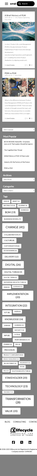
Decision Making (10, 250)
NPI (7, 335)
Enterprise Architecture (15, 282)
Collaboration (12, 235)
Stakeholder (16, 377)
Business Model (12, 219)
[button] (6, 3)
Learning (19, 325)
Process (9, 350)
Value (11, 410)
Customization (11, 246)
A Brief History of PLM (15, 15)
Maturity (19, 330)
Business (25, 210)
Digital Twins (10, 277)
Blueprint (23, 205)
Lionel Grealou (10, 65)
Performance (22, 340)
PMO (17, 344)
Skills (6, 370)
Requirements (25, 362)
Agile (6, 201)
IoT (7, 312)
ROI (22, 366)
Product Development (11, 359)
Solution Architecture (21, 371)
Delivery (11, 256)
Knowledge (14, 319)
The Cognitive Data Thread (13, 150)
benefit (16, 201)
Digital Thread (13, 272)
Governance (17, 286)
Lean (7, 325)
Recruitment (10, 363)
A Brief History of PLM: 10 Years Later (16, 156)
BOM (10, 212)
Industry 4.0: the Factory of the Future (17, 162)
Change (15, 227)
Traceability (8, 392)
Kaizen (17, 311)
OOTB (17, 334)
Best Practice (9, 205)
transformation (18, 400)
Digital (13, 264)
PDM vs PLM (10, 73)
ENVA (6, 287)
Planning (8, 344)
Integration (16, 305)
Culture (9, 240)
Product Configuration (13, 355)
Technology (16, 386)
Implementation (17, 295)
